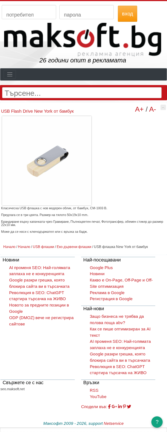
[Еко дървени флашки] (163, 107)
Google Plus (101, 267)
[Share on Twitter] (129, 406)
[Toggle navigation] (10, 74)
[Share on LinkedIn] (120, 406)
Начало (9, 247)
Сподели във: (94, 406)
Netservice (114, 423)
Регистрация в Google (111, 298)
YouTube (98, 396)
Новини (97, 273)
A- (152, 109)
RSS (94, 390)
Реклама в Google (107, 292)
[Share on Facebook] (109, 406)
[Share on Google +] (114, 406)
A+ (139, 109)
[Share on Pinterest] (124, 406)
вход (127, 14)
